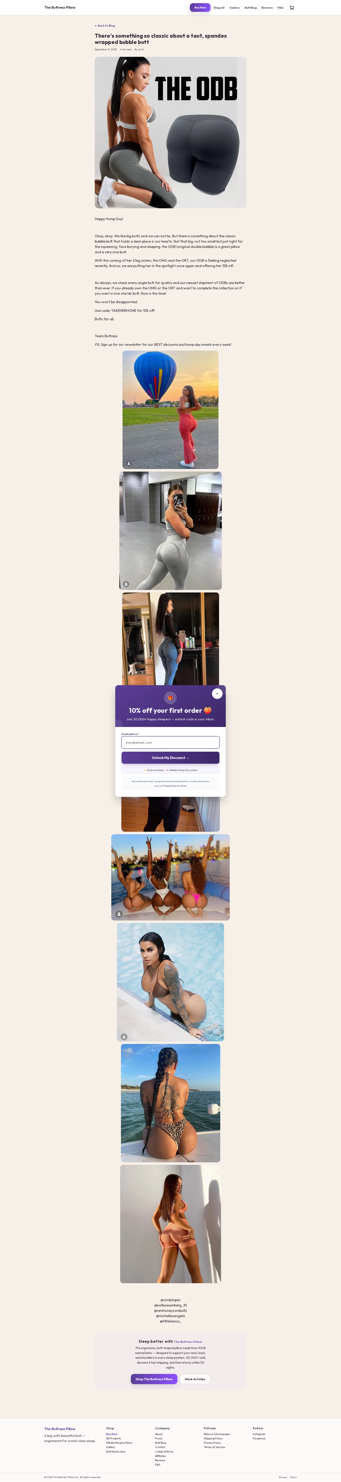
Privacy (283, 1477)
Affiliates (160, 1456)
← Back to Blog (105, 25)
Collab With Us (164, 1451)
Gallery (234, 7)
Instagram (259, 1434)
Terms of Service (214, 1447)
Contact (160, 1447)
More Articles (195, 1379)
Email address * (130, 734)
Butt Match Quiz (116, 1451)
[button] (292, 7)
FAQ (280, 7)
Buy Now (200, 7)
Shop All (219, 7)
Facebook (259, 1438)
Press (158, 1438)
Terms (293, 1477)
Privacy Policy (212, 1443)
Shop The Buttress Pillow (154, 1379)
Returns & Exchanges (217, 1434)
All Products (113, 1438)
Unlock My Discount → (170, 757)
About (159, 1434)
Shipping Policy (213, 1438)
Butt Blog (251, 7)
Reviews (267, 7)
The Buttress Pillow (59, 7)
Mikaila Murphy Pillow (119, 1443)
